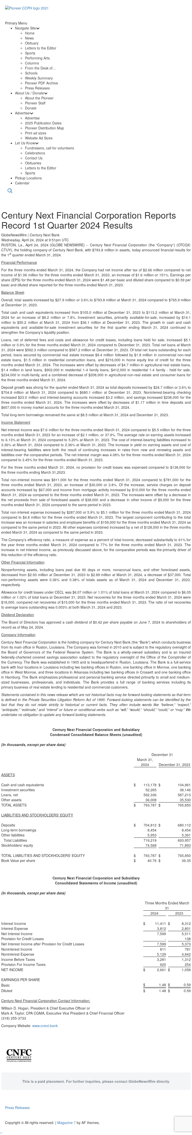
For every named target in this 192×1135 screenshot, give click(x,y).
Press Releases (37, 87)
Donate (30, 107)
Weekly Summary (39, 77)
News (29, 37)
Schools (31, 72)
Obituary (31, 42)
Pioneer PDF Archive (41, 82)
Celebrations (35, 152)
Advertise (22, 112)
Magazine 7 (66, 1122)
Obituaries (33, 162)
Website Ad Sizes (38, 137)
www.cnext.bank (45, 1025)
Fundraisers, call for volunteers (49, 147)
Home (29, 32)
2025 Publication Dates (43, 122)
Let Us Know (25, 142)
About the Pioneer (39, 97)
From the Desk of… (40, 67)
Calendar (22, 182)
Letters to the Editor (40, 47)
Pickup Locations (28, 177)
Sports (30, 52)
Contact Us (33, 157)
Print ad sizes (35, 132)
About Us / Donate (29, 92)
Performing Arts (37, 57)
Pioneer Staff (35, 102)
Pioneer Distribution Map (44, 127)
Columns (32, 62)
